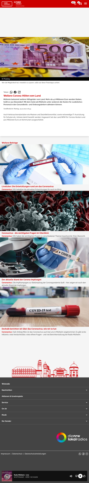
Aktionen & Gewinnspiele (12, 396)
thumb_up (84, 476)
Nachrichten (7, 390)
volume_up (71, 476)
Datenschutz (17, 454)
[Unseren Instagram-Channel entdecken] (87, 454)
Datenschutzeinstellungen (35, 454)
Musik (4, 415)
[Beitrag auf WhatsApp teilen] (11, 92)
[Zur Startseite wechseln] (7, 4)
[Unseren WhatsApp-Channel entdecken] (80, 454)
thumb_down (76, 476)
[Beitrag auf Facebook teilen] (15, 92)
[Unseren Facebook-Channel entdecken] (83, 454)
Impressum (5, 454)
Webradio (6, 384)
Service (5, 402)
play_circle (80, 476)
